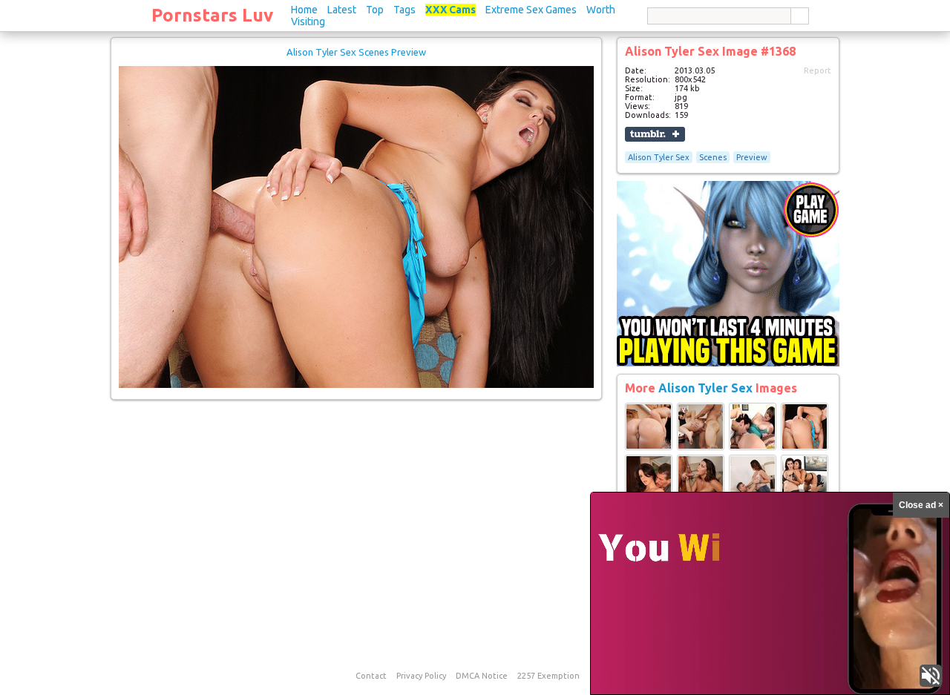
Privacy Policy (421, 675)
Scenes (713, 157)
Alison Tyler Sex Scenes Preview (356, 52)
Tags (404, 10)
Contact (371, 675)
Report (817, 70)
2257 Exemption (548, 675)
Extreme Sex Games (531, 10)
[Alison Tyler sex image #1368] (356, 385)
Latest (341, 10)
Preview (751, 157)
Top (375, 10)
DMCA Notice (482, 675)
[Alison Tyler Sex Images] (648, 447)
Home (304, 10)
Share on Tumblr (655, 134)
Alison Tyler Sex (658, 157)
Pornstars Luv (212, 15)
